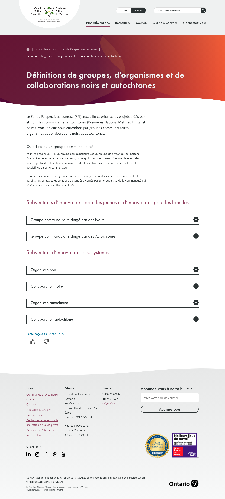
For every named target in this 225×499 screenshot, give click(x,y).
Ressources (122, 22)
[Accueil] (49, 14)
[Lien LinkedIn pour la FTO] (28, 454)
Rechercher (203, 10)
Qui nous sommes (164, 22)
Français (138, 10)
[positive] (32, 343)
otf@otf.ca (108, 403)
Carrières (32, 404)
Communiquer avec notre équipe (42, 396)
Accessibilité (33, 435)
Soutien (141, 22)
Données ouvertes (37, 415)
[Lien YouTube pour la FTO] (63, 454)
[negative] (46, 343)
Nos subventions (98, 22)
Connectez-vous (194, 22)
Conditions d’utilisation (40, 430)
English (123, 10)
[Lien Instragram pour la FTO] (37, 454)
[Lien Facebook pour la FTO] (46, 454)
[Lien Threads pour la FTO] (54, 454)
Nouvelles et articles (38, 409)
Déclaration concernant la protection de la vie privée (42, 422)
